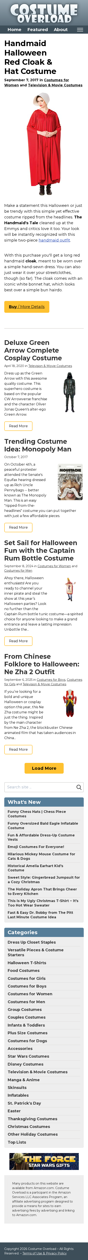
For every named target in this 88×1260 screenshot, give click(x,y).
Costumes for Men (18, 571)
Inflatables (18, 1095)
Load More (44, 768)
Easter (14, 1111)
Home (14, 29)
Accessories (20, 1048)
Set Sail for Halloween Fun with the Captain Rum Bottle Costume (40, 550)
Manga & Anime (24, 1080)
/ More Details (27, 306)
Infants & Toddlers (26, 1025)
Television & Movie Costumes (55, 85)
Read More (18, 426)
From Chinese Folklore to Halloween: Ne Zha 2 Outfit (41, 664)
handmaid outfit (54, 240)
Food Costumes (24, 970)
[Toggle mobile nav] (80, 29)
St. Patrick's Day (24, 1103)
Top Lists (17, 1142)
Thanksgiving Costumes (32, 1119)
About (61, 29)
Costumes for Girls (26, 978)
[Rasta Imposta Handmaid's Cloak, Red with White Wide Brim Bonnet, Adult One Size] (44, 144)
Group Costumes (25, 1009)
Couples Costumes (26, 1017)
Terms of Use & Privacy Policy (44, 1253)
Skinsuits (17, 1087)
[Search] (79, 787)
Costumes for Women (54, 566)
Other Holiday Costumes (33, 1134)
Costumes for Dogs (27, 1041)
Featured (37, 29)
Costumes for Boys (51, 680)
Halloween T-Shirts (27, 963)
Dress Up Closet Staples (32, 942)
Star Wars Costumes (28, 1056)
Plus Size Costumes (27, 1033)
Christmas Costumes (29, 1126)
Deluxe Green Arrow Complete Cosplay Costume (33, 350)
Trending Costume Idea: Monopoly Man (38, 445)
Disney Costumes (25, 1064)
